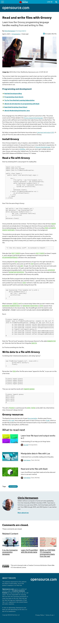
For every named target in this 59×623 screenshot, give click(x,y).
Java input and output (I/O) (45, 132)
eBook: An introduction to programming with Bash (21, 104)
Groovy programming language (33, 118)
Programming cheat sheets (13, 97)
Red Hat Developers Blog (13, 93)
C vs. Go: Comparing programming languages (10, 552)
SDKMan (22, 149)
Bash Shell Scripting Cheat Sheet (15, 107)
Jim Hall (26, 445)
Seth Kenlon (27, 460)
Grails (47, 420)
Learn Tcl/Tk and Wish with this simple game (29, 551)
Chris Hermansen (9, 31)
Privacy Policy (39, 615)
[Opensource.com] (15, 8)
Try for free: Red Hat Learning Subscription (19, 100)
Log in (49, 2)
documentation (32, 418)
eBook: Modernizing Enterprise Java (17, 110)
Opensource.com (8, 589)
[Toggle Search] (56, 2)
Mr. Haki (11, 420)
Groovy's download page (42, 147)
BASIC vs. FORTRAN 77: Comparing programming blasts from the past (47, 553)
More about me (23, 513)
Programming (13, 486)
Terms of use (49, 615)
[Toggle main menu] (2, 2)
